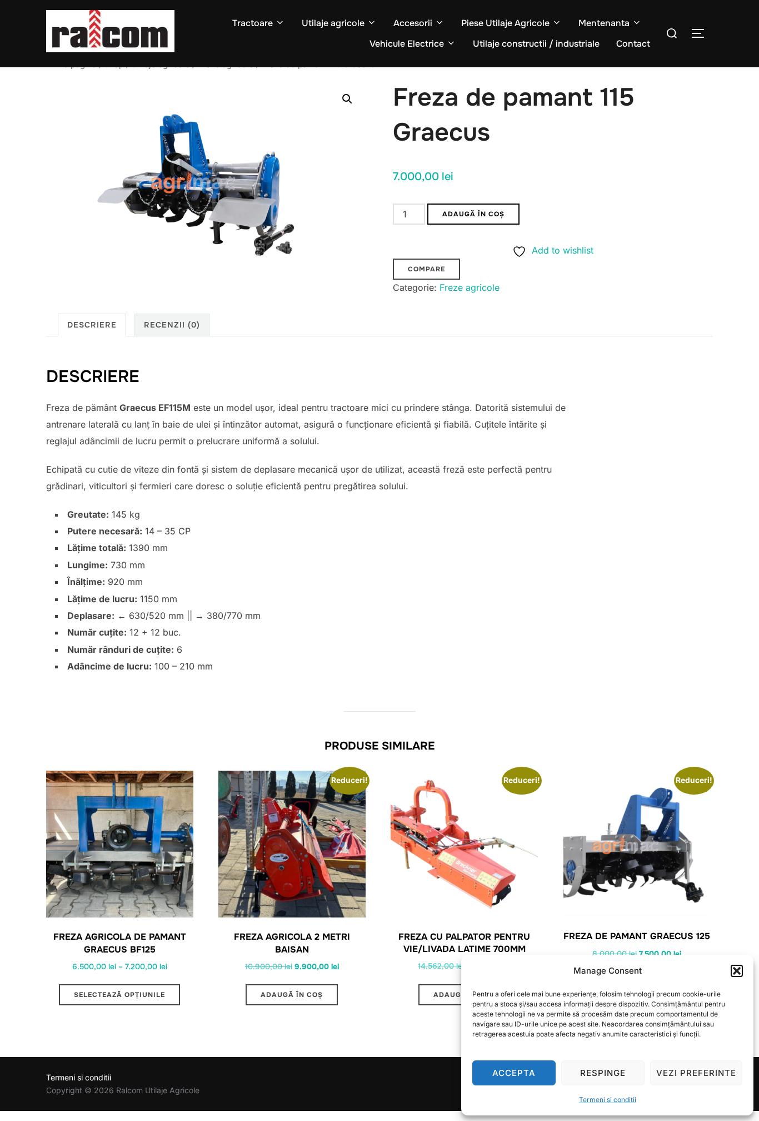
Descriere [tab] (92, 325)
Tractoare (252, 23)
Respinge (603, 1073)
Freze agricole (470, 287)
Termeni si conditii (607, 1099)
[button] (736, 970)
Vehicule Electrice (406, 43)
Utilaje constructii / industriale (536, 43)
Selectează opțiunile (119, 994)
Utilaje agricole (333, 23)
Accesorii (412, 23)
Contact (633, 43)
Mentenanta (604, 23)
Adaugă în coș (473, 214)
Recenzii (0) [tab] (172, 325)
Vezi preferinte (696, 1073)
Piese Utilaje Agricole (505, 23)
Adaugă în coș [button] (292, 994)
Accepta (514, 1073)
